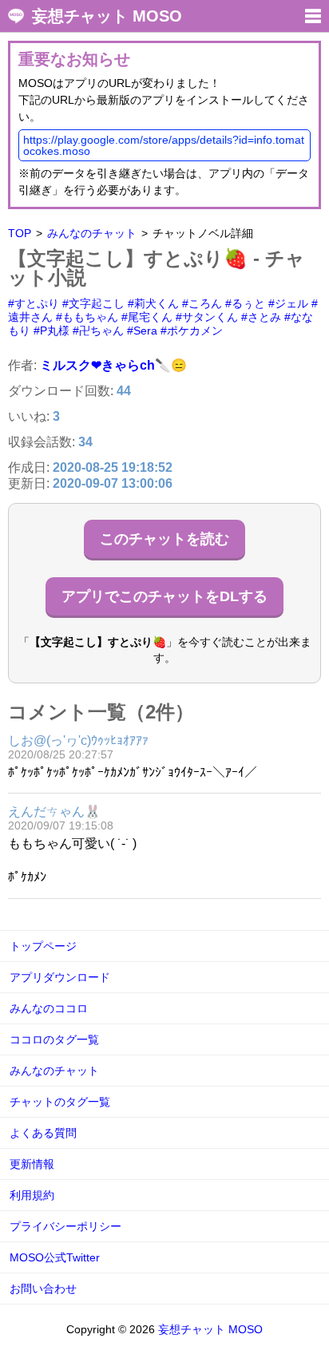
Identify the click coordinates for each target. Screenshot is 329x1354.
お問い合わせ (43, 1288)
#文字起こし (93, 303)
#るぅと (245, 303)
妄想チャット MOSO (107, 16)
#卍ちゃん (98, 330)
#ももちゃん (87, 317)
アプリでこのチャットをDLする (164, 596)
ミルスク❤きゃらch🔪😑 (113, 365)
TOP (19, 233)
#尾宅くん (146, 317)
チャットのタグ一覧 (60, 1101)
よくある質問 (43, 1132)
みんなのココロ (49, 1008)
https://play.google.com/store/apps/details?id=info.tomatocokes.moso (163, 145)
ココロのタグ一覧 (54, 1039)
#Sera (142, 330)
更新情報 (32, 1164)
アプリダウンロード (60, 977)
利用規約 (32, 1195)
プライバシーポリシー (65, 1226)
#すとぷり (33, 303)
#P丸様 (51, 330)
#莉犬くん (153, 303)
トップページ (43, 946)
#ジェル (288, 303)
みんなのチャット (92, 233)
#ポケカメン (192, 330)
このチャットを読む (164, 539)
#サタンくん (207, 317)
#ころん (202, 303)
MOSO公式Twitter (55, 1257)
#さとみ (261, 317)
